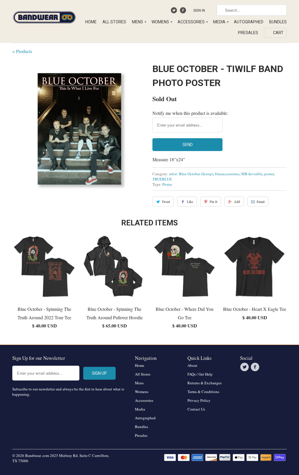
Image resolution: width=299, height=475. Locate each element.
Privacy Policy (199, 400)
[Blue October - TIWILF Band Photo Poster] (79, 129)
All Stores (114, 22)
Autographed (248, 22)
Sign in (199, 10)
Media (220, 22)
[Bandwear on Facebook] (183, 11)
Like (190, 201)
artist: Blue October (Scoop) (191, 173)
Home (91, 22)
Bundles (278, 22)
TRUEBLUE (162, 179)
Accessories (192, 22)
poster (269, 173)
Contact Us (196, 409)
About (192, 365)
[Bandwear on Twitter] (175, 11)
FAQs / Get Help (200, 374)
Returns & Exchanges (204, 382)
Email (261, 201)
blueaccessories (227, 173)
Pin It (213, 201)
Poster (167, 184)
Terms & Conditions (203, 391)
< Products (22, 51)
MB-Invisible (252, 173)
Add (237, 201)
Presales (248, 32)
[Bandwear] (44, 16)
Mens (139, 22)
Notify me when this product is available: (190, 113)
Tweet (166, 201)
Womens (162, 22)
